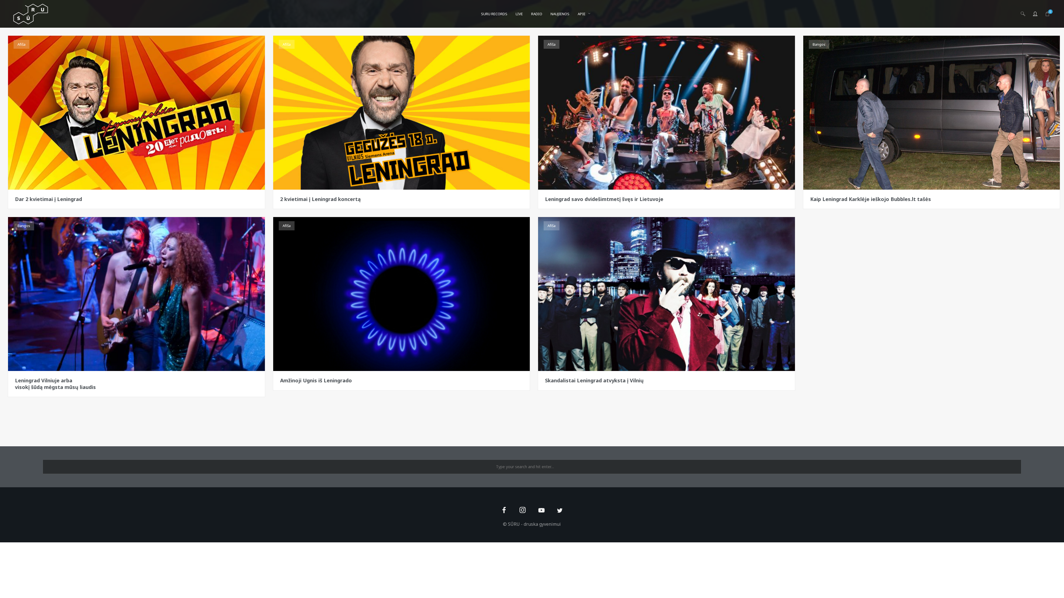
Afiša (21, 44)
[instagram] (522, 510)
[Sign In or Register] (1035, 14)
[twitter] (560, 510)
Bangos (819, 44)
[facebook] (504, 510)
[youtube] (541, 513)
